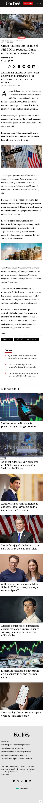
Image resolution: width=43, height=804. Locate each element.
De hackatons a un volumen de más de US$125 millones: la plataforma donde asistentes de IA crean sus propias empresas (23, 374)
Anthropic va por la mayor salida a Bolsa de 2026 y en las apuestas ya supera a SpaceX (19, 587)
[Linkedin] (33, 66)
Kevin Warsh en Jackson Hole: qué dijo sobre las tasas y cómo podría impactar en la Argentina (19, 507)
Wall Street (32, 339)
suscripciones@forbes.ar (19, 755)
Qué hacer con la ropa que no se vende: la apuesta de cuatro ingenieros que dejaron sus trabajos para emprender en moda (22, 356)
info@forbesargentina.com (15, 748)
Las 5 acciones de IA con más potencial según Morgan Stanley (18, 425)
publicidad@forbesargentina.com (19, 745)
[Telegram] (28, 66)
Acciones (7, 339)
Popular (8, 350)
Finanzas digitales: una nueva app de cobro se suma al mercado (21, 714)
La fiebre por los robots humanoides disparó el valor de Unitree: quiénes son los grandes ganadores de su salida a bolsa (20, 631)
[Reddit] (23, 66)
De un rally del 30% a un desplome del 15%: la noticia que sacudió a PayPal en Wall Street (19, 465)
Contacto (23, 766)
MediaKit (5, 766)
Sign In (39, 3)
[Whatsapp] (9, 66)
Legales (4, 772)
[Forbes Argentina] (13, 3)
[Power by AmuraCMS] (21, 788)
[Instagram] (22, 781)
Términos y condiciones (27, 769)
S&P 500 (19, 339)
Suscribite (28, 3)
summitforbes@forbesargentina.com (19, 752)
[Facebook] (19, 66)
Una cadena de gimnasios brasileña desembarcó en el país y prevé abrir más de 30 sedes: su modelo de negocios (23, 365)
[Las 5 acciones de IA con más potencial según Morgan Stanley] (21, 407)
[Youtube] (26, 781)
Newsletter (14, 766)
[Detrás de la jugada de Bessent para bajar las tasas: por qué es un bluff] (21, 529)
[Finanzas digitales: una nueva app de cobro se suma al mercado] (21, 696)
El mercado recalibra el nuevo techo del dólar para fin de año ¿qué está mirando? (20, 674)
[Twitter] (14, 66)
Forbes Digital (7, 58)
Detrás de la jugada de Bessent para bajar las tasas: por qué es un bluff (20, 547)
